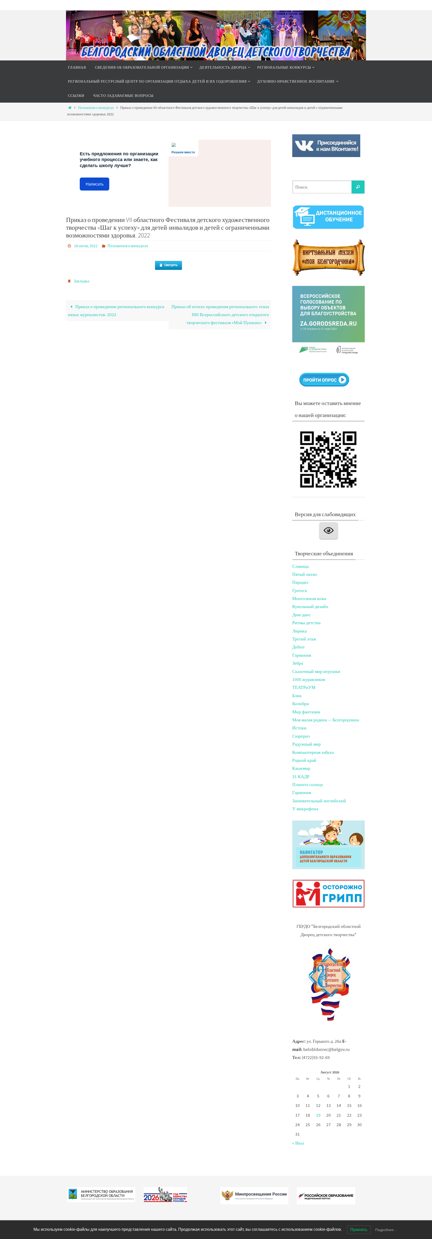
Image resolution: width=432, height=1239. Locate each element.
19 (318, 1115)
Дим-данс (301, 615)
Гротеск (299, 590)
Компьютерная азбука (313, 752)
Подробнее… (386, 1230)
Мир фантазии (306, 712)
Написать (95, 184)
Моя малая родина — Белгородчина (325, 720)
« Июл (298, 1143)
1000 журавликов (308, 679)
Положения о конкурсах (96, 107)
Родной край (304, 760)
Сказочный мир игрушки (316, 671)
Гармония (301, 655)
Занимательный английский (319, 801)
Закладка (81, 280)
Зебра (297, 663)
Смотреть (171, 264)
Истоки (299, 728)
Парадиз (300, 582)
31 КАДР (301, 776)
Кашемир (301, 768)
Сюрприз (301, 736)
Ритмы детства (306, 622)
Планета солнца (307, 784)
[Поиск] (358, 187)
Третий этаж (304, 639)
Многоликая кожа (309, 598)
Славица (300, 566)
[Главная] (69, 107)
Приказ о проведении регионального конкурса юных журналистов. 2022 (116, 310)
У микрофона (305, 809)
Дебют (298, 647)
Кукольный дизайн (310, 606)
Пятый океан (304, 574)
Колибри (300, 703)
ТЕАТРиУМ (304, 687)
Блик (297, 695)
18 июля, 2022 (86, 245)
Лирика (299, 631)
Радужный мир (306, 744)
